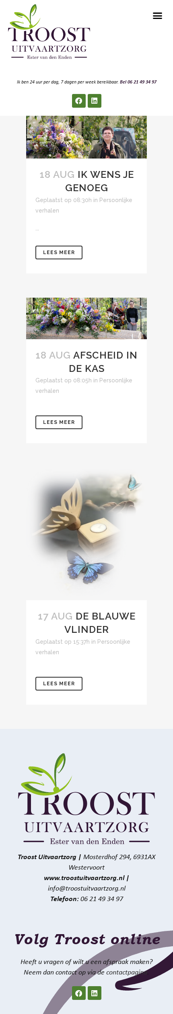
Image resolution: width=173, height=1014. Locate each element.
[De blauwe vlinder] (86, 533)
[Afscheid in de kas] (86, 318)
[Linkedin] (94, 101)
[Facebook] (79, 101)
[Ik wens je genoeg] (86, 137)
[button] (157, 15)
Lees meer (59, 252)
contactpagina (126, 972)
